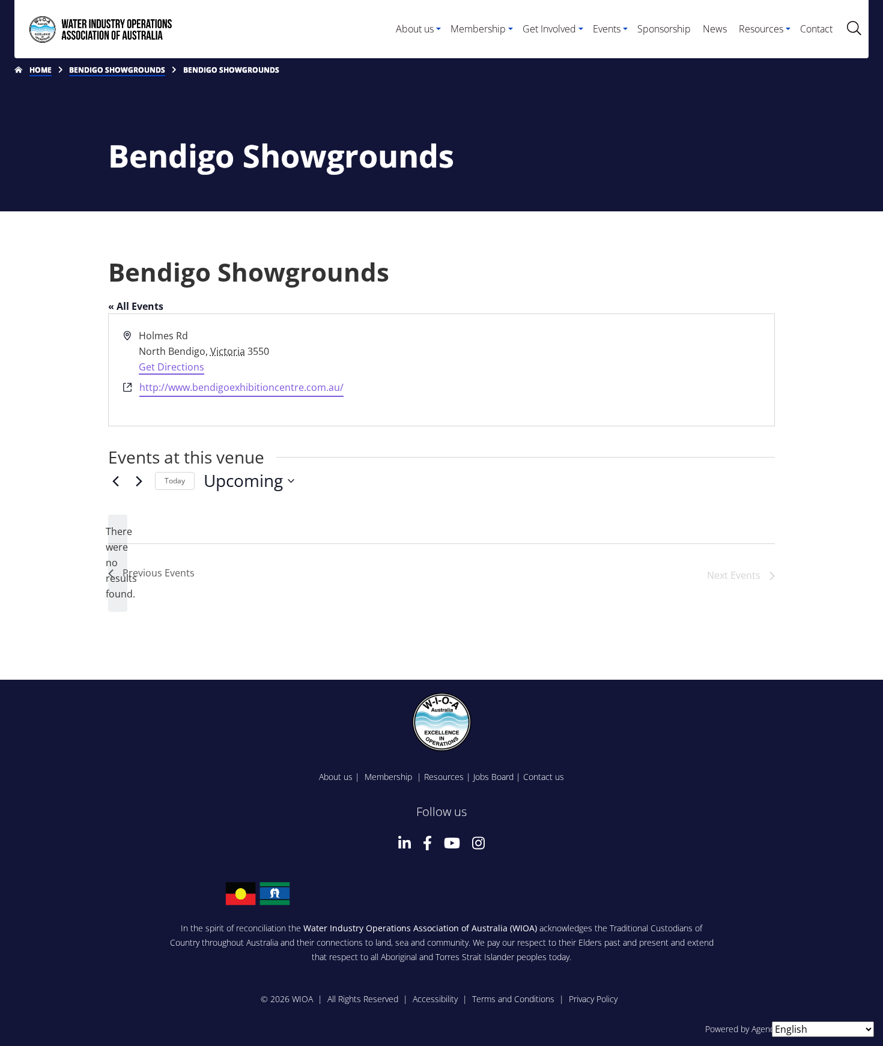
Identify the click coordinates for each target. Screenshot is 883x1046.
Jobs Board (493, 776)
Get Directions (171, 366)
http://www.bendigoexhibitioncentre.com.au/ (241, 387)
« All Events (135, 306)
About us (336, 776)
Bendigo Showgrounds (117, 70)
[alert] (117, 563)
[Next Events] (139, 481)
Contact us (543, 776)
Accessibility (435, 999)
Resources (444, 776)
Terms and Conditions (513, 999)
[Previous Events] (115, 481)
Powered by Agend (740, 1029)
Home (40, 70)
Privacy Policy (593, 999)
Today (175, 481)
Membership (389, 776)
